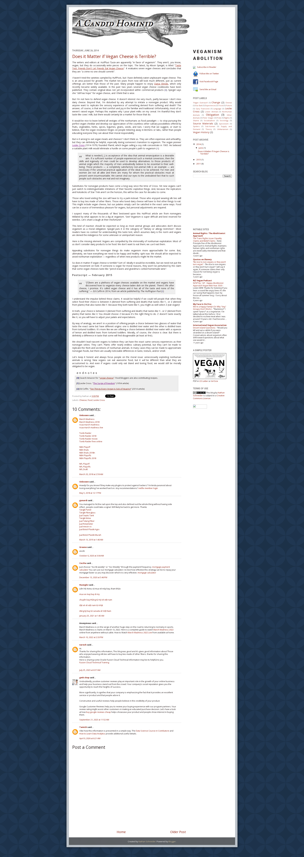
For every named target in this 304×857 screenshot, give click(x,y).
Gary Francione (203, 108)
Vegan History (201, 132)
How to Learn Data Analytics (92, 733)
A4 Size (214, 381)
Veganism (207, 51)
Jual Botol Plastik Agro (89, 529)
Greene (83, 547)
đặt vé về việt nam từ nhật (91, 605)
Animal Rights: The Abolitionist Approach (209, 234)
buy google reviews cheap (98, 712)
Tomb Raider (85, 433)
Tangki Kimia (85, 518)
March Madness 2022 (163, 629)
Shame (196, 120)
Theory (209, 129)
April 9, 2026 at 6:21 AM (89, 738)
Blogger (172, 841)
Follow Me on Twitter (209, 73)
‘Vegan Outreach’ (200, 102)
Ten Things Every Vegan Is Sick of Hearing (110, 388)
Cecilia (82, 563)
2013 (198, 159)
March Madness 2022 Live (140, 632)
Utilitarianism (222, 129)
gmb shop (84, 677)
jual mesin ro (85, 526)
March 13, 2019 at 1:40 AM (91, 539)
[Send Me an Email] (195, 89)
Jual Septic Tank (86, 515)
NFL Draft (83, 469)
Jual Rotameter (86, 524)
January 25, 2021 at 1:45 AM (91, 615)
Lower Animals (211, 111)
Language (217, 108)
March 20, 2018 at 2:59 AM (91, 474)
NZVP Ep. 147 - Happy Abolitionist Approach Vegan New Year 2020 (208, 284)
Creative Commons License (209, 397)
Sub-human (210, 126)
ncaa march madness (89, 424)
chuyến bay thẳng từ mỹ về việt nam (95, 599)
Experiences (210, 105)
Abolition (208, 58)
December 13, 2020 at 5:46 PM (93, 577)
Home (121, 832)
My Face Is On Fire (202, 304)
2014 (198, 144)
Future (229, 105)
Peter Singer (208, 118)
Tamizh (83, 727)
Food (90, 400)
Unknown (84, 415)
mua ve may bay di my (89, 594)
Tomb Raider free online (90, 441)
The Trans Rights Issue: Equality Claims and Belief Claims (207, 239)
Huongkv (83, 585)
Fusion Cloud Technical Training (94, 662)
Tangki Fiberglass (87, 512)
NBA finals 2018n (87, 452)
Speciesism (224, 123)
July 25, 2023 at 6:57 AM (89, 670)
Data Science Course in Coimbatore (152, 730)
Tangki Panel (85, 509)
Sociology (224, 120)
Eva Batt (198, 105)
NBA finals (84, 450)
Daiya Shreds (161, 83)
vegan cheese (107, 377)
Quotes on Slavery (202, 259)
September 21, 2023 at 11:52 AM (94, 719)
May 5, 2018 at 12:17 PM (90, 493)
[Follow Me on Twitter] (195, 73)
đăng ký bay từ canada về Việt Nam (95, 611)
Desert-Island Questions (204, 327)
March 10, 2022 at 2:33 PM (91, 637)
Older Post (178, 832)
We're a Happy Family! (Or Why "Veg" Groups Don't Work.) (209, 308)
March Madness (87, 419)
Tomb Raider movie (88, 438)
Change (216, 102)
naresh (82, 644)
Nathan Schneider (147, 841)
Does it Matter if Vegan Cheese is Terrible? (114, 56)
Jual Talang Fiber (87, 521)
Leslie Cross (78, 145)
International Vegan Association (210, 325)
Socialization (209, 120)
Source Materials (203, 123)
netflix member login (148, 488)
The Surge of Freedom (104, 383)
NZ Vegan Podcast (202, 280)
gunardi (83, 500)
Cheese (83, 400)
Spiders (196, 126)
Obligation (212, 114)
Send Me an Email (208, 89)
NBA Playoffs (85, 455)
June (201, 148)
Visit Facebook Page (209, 81)
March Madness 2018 (89, 422)
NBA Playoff (84, 447)
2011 (198, 163)
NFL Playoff (84, 463)
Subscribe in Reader (206, 67)
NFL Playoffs (85, 466)
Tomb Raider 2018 (87, 436)
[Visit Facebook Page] (195, 81)
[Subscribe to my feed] (194, 67)
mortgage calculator (147, 572)
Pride (219, 118)
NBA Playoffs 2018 (87, 458)
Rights (226, 118)
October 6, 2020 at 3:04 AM (91, 555)
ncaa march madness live (91, 427)
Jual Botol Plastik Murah (90, 535)
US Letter (203, 381)
